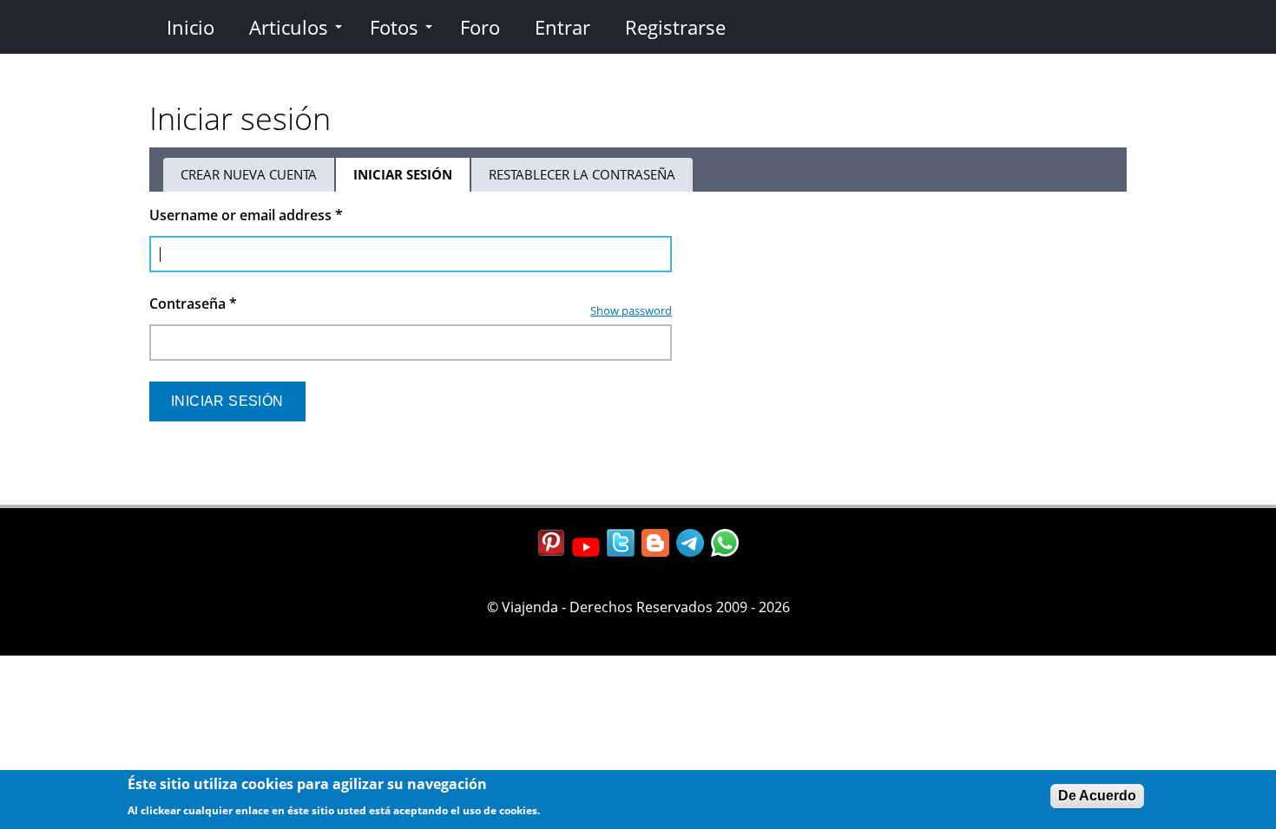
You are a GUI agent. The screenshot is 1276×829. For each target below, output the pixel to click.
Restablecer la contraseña (582, 174)
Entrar (562, 27)
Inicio (190, 27)
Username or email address (246, 215)
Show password (631, 310)
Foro (480, 27)
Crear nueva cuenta (249, 174)
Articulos (288, 27)
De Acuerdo (1097, 795)
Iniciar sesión (412, 179)
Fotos (394, 27)
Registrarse (675, 27)
